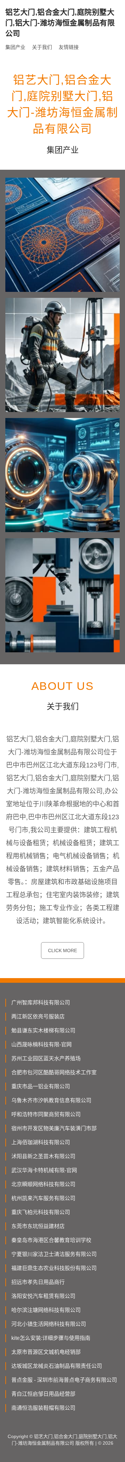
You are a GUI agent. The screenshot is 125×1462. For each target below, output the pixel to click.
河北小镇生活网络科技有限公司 (48, 1324)
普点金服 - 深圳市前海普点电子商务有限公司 (64, 1380)
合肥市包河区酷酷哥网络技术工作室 (54, 1072)
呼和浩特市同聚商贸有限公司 (46, 1114)
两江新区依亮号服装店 (38, 1016)
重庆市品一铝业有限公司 (40, 1086)
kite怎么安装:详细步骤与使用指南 (50, 1338)
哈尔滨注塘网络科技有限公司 (46, 1310)
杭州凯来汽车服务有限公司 (43, 1198)
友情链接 (69, 47)
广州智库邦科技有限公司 (40, 1002)
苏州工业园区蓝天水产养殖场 (46, 1058)
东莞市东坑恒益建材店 (38, 1226)
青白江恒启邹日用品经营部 (43, 1394)
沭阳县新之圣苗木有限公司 (43, 1156)
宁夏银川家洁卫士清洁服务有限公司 (54, 1254)
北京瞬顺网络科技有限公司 (43, 1184)
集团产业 (15, 47)
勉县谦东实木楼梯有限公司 (43, 1030)
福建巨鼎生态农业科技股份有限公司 (54, 1268)
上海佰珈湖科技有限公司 (40, 1142)
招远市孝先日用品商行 (38, 1282)
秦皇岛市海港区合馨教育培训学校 (51, 1240)
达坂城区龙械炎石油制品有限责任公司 (56, 1366)
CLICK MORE (62, 950)
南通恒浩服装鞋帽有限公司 (43, 1408)
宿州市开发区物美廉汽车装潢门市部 (54, 1128)
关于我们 (42, 47)
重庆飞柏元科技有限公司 (40, 1212)
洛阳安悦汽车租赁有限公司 (43, 1296)
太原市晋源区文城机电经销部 (46, 1352)
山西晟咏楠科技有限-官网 (41, 1044)
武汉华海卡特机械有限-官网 (44, 1170)
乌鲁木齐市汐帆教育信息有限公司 (51, 1100)
